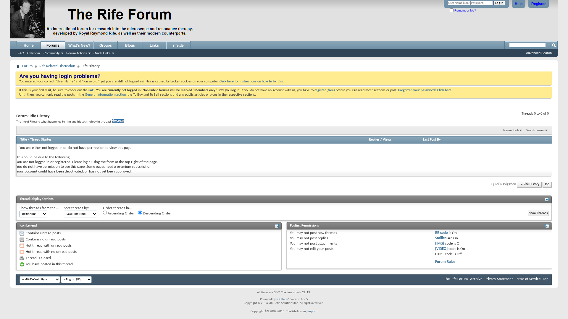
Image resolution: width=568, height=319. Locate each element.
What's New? (79, 45)
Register (538, 4)
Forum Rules (445, 262)
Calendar (33, 53)
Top (547, 184)
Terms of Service (527, 279)
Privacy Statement (499, 279)
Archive (476, 279)
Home (29, 45)
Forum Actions (76, 53)
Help (518, 4)
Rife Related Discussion (57, 66)
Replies (374, 139)
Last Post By (432, 139)
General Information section (105, 95)
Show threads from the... (39, 208)
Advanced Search (539, 53)
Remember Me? (465, 10)
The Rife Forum (456, 279)
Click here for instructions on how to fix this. (252, 81)
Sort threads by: (76, 208)
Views (387, 139)
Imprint (312, 311)
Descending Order (156, 213)
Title (23, 139)
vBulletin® (283, 299)
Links (154, 45)
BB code (441, 233)
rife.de (178, 45)
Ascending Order (120, 213)
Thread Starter (40, 139)
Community (51, 53)
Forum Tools (511, 130)
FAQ (21, 53)
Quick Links (102, 53)
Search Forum (535, 130)
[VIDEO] (441, 249)
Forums (52, 45)
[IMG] (439, 243)
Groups (105, 45)
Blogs (130, 45)
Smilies (440, 238)
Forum (27, 66)
